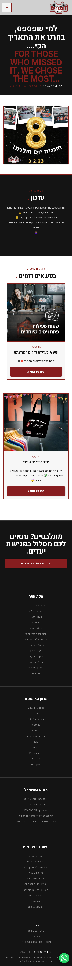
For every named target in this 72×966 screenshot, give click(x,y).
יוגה (36, 713)
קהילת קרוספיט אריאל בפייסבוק (36, 815)
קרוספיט (36, 724)
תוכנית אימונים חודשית (35, 889)
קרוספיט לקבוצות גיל (36, 639)
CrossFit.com (36, 878)
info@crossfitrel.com (36, 942)
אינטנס (36, 758)
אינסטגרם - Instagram (36, 798)
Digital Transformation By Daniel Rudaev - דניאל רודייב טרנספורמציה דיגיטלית (36, 959)
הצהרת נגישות (36, 906)
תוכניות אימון (36, 662)
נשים (36, 747)
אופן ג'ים (36, 764)
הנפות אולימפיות (36, 736)
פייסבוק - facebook (36, 810)
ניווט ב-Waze (36, 872)
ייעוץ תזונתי (36, 650)
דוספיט (36, 730)
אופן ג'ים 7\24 (36, 656)
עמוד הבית (57, 85)
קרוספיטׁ (36, 622)
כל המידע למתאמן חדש (36, 867)
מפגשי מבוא (36, 628)
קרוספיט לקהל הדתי (36, 633)
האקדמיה (36, 901)
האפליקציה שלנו (36, 861)
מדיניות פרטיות (36, 895)
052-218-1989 (36, 930)
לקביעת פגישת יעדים (36, 563)
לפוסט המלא (36, 372)
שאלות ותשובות (36, 667)
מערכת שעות (36, 855)
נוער (36, 741)
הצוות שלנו (36, 616)
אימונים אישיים (36, 645)
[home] (58, 7)
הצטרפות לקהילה (36, 605)
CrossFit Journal (35, 884)
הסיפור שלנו (35, 611)
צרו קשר (36, 673)
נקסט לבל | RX (36, 719)
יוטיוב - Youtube (36, 804)
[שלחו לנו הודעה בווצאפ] (64, 958)
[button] (7, 7)
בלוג (48, 85)
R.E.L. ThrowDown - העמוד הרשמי (36, 821)
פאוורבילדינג (36, 752)
